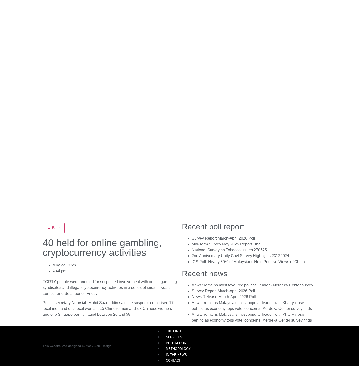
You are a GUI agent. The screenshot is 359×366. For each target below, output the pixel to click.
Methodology (178, 349)
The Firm (173, 331)
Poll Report (177, 343)
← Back (54, 228)
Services (174, 337)
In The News (176, 354)
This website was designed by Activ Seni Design (77, 346)
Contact (173, 360)
